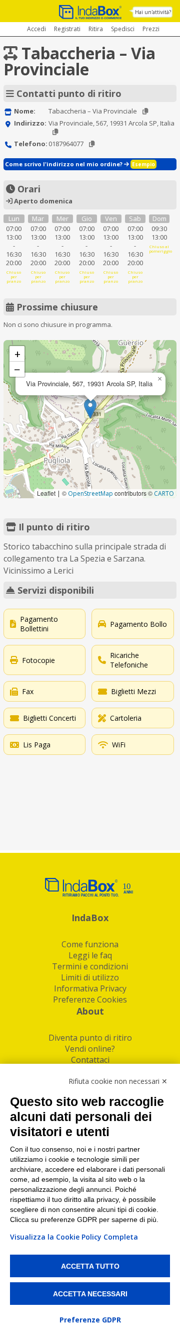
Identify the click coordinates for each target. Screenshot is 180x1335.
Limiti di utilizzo (90, 977)
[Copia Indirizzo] (55, 132)
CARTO (164, 493)
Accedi (36, 29)
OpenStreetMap (90, 493)
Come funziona (90, 944)
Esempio (143, 164)
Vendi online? (90, 1048)
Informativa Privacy (90, 988)
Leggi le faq (90, 955)
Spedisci (122, 29)
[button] (90, 408)
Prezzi (151, 29)
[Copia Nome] (145, 111)
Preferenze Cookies (90, 999)
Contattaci (90, 1059)
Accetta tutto (90, 1266)
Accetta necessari (90, 1294)
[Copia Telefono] (91, 144)
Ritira (95, 29)
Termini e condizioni (90, 966)
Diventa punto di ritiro (90, 1037)
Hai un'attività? (153, 12)
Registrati (67, 29)
